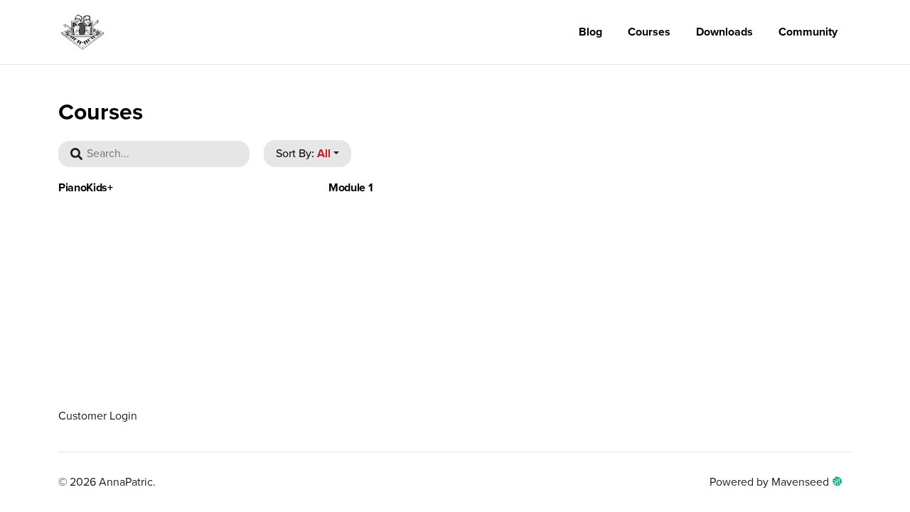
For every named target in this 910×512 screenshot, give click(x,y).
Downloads (724, 32)
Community (807, 32)
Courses (649, 32)
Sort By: (303, 153)
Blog (590, 32)
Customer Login (97, 416)
